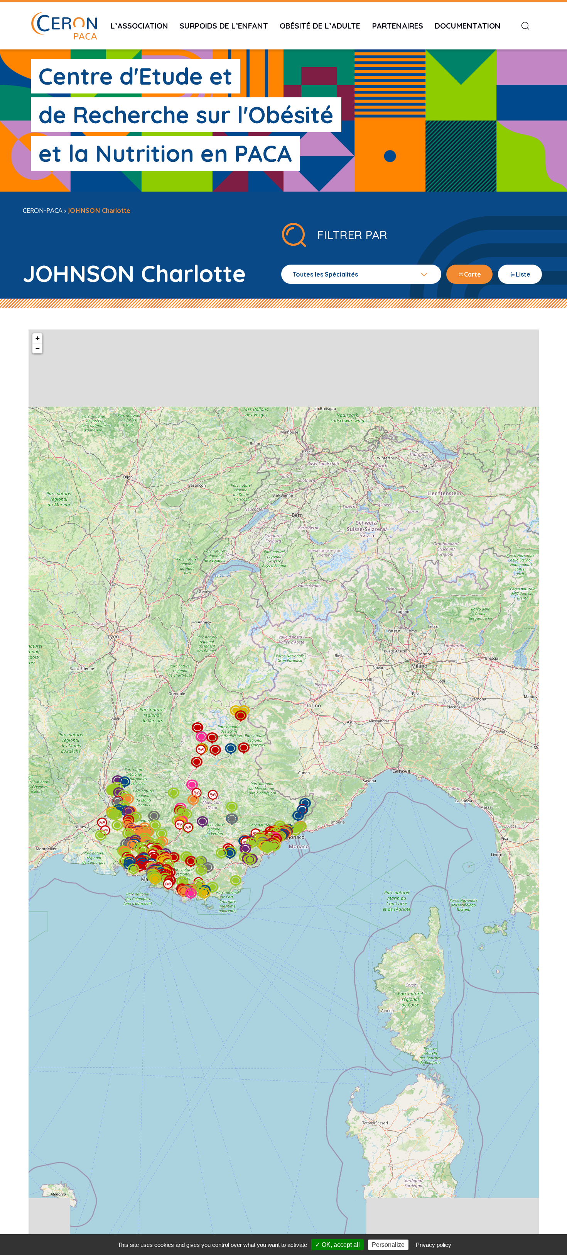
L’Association (139, 26)
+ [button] (37, 338)
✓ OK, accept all (337, 1244)
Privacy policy (433, 1244)
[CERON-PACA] (64, 26)
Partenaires (397, 26)
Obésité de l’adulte (320, 26)
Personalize (388, 1244)
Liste (523, 274)
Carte (472, 274)
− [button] (37, 348)
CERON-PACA (42, 211)
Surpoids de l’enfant (224, 26)
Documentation (468, 26)
